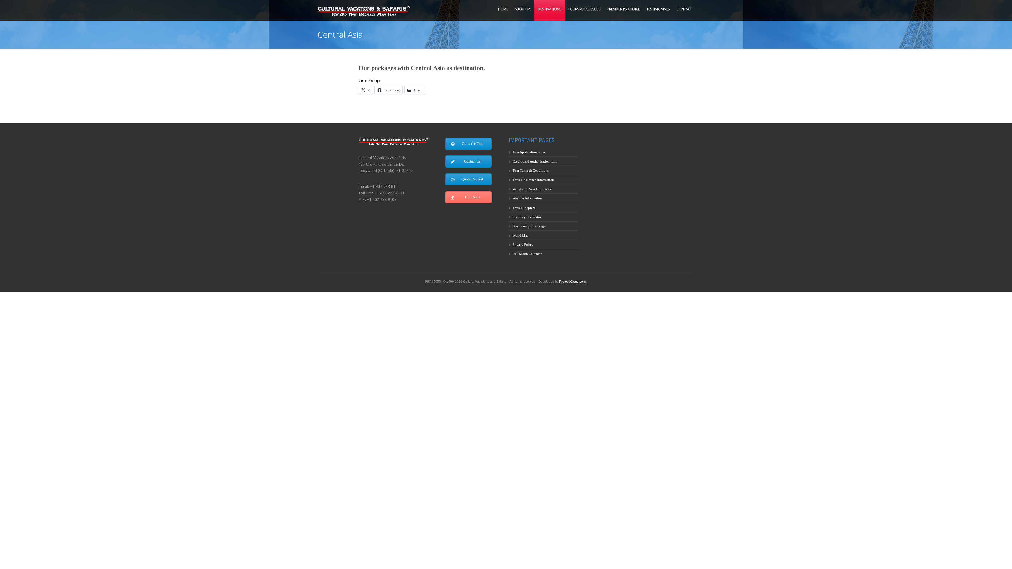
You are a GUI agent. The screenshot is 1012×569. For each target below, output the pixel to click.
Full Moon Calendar (527, 254)
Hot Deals (472, 197)
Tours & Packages (584, 9)
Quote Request (472, 179)
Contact (684, 9)
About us (523, 9)
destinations (549, 9)
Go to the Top (472, 144)
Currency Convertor (527, 217)
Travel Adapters (524, 208)
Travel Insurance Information (533, 180)
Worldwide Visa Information (533, 189)
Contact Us (472, 161)
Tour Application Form (529, 152)
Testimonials (658, 9)
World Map (521, 235)
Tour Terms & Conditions (531, 171)
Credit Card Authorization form (535, 161)
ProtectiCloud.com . (573, 281)
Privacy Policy (523, 245)
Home (503, 9)
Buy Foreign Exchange (529, 226)
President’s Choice (623, 9)
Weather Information (527, 198)
